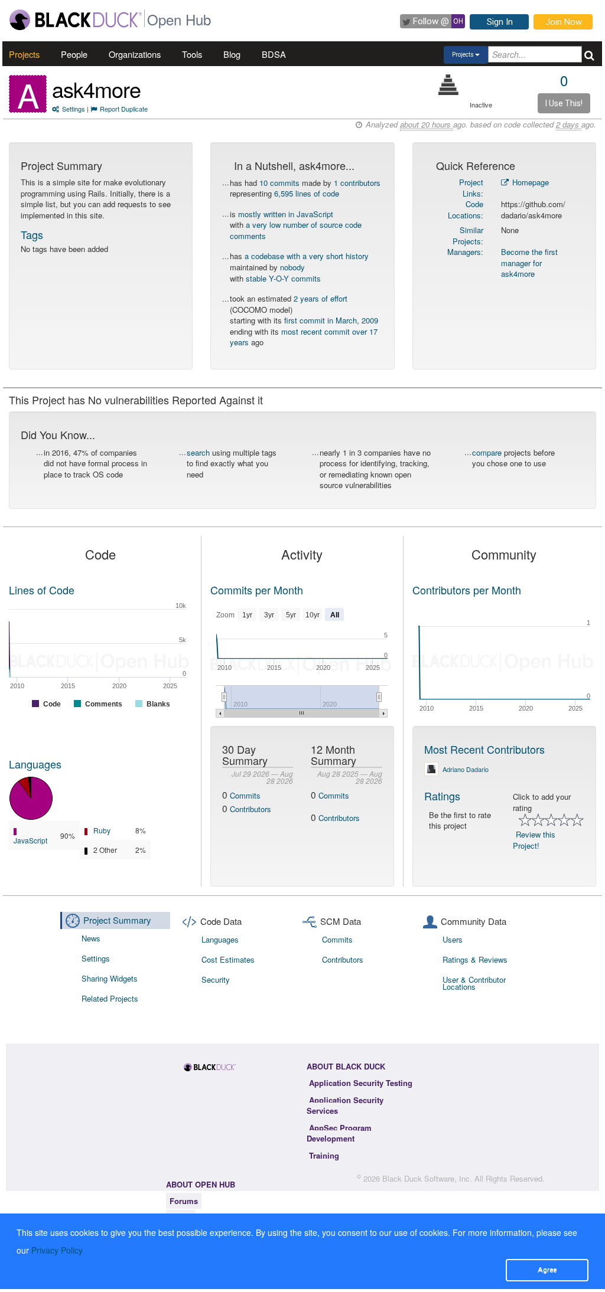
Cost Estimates (228, 959)
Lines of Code (41, 589)
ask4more (96, 89)
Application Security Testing (360, 1082)
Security (215, 979)
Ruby (101, 830)
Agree (547, 1269)
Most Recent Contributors (484, 749)
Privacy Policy (57, 1250)
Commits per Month (256, 589)
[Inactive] (448, 84)
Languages (35, 763)
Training (324, 1155)
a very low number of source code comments (296, 230)
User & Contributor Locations (474, 983)
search (198, 452)
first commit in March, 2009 (331, 320)
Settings (73, 108)
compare (487, 452)
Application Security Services (345, 1105)
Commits (245, 795)
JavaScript (30, 840)
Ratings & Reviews (475, 959)
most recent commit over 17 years (304, 337)
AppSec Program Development (339, 1133)
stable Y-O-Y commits (283, 278)
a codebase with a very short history (307, 255)
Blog (231, 54)
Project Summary (117, 920)
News (91, 938)
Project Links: (471, 187)
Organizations (135, 54)
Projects (24, 54)
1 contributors (357, 182)
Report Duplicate (124, 108)
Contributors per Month (466, 589)
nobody (292, 267)
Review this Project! (534, 840)
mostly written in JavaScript (285, 214)
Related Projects (110, 998)
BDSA (274, 54)
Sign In (500, 22)
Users (453, 939)
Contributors (250, 809)
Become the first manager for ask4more (529, 262)
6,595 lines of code (306, 193)
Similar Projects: (468, 235)
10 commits (279, 182)
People (74, 54)
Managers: (465, 251)
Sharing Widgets (110, 978)
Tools (192, 54)
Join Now (563, 22)
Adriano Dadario (466, 769)
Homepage (529, 182)
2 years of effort (320, 298)
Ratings (442, 795)
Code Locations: (465, 209)
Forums (184, 1200)
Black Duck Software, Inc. (427, 1178)
